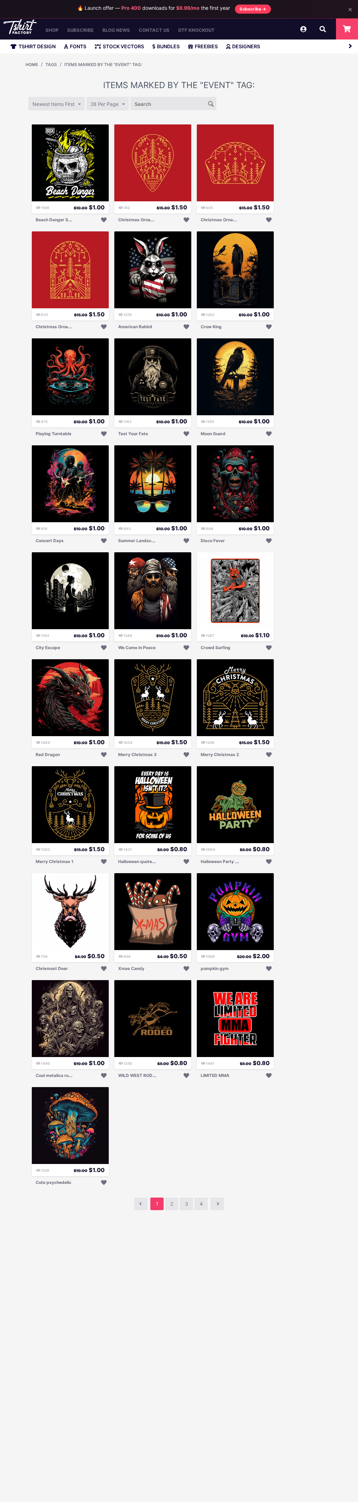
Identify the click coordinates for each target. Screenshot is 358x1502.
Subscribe (80, 30)
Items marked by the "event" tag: (103, 64)
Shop (51, 30)
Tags (51, 64)
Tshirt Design (37, 46)
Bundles (168, 46)
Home (32, 64)
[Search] (211, 103)
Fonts (78, 46)
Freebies (206, 46)
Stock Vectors (123, 46)
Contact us (154, 30)
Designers (246, 46)
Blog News (116, 30)
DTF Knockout (196, 30)
